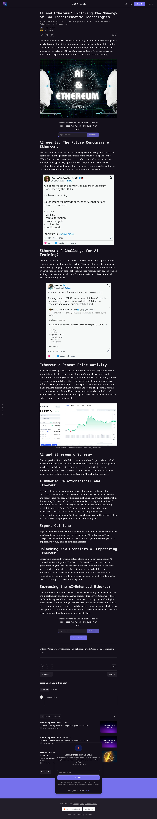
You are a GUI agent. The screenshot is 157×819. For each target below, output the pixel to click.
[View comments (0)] (47, 35)
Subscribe (139, 4)
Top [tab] (42, 716)
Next (111, 674)
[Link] (36, 144)
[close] (99, 745)
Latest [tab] (47, 716)
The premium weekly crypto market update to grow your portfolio (64, 725)
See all (44, 772)
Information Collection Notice (77, 785)
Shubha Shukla (50, 28)
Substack (68, 814)
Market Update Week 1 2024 (54, 722)
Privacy (75, 804)
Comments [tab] (44, 690)
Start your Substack (73, 809)
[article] (78, 726)
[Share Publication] (131, 4)
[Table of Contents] (2, 409)
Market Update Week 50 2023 (55, 737)
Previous (47, 674)
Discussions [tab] (56, 716)
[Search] (126, 4)
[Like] (42, 35)
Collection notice (91, 804)
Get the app (89, 809)
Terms (82, 804)
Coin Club (54, 728)
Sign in (150, 4)
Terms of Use (89, 782)
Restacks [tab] (54, 690)
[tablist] (49, 690)
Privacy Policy (94, 785)
